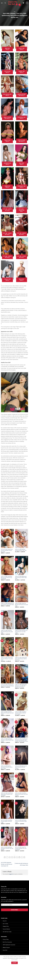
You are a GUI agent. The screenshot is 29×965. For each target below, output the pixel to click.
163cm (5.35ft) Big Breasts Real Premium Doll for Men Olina (21, 577)
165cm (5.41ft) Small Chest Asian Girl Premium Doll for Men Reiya (21, 658)
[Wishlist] (23, 3)
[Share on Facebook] (7, 857)
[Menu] (2, 3)
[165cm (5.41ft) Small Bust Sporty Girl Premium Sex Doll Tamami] (21, 782)
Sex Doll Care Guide (7, 931)
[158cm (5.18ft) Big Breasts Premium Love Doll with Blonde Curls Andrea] (21, 673)
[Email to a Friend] (12, 857)
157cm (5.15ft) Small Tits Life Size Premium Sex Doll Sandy (7, 685)
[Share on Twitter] (9, 857)
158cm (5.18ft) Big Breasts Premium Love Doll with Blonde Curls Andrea (21, 686)
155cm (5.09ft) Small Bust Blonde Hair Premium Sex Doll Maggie (6, 577)
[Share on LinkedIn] (19, 857)
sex (14, 11)
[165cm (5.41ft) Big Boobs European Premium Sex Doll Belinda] (7, 836)
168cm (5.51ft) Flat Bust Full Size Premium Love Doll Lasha (21, 631)
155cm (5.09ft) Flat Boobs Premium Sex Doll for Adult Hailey (21, 821)
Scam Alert (5, 950)
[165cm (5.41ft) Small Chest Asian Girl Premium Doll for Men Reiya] (21, 646)
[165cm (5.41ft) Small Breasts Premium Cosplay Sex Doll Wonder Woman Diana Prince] (21, 728)
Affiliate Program (6, 947)
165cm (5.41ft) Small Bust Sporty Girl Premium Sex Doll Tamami (21, 794)
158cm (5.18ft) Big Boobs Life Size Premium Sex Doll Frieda (7, 604)
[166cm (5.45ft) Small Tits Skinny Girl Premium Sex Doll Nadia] (7, 700)
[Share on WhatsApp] (5, 857)
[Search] (5, 3)
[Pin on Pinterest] (14, 857)
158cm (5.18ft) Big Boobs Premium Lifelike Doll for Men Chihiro (7, 740)
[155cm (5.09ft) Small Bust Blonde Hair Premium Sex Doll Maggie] (7, 565)
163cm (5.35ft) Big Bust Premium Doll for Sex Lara (20, 550)
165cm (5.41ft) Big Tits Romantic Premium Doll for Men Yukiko (6, 767)
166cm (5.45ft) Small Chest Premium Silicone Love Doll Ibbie (7, 658)
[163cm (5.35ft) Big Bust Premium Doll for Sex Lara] (21, 538)
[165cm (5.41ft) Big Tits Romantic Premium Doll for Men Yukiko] (7, 755)
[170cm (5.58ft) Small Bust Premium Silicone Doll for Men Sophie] (21, 700)
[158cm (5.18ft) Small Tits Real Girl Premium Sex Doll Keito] (7, 619)
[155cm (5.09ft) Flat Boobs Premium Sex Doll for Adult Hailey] (21, 809)
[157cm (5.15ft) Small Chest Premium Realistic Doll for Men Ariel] (7, 538)
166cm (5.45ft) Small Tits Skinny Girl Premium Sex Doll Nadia (7, 713)
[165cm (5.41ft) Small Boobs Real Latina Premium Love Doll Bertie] (7, 782)
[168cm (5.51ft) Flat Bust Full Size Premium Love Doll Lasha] (21, 619)
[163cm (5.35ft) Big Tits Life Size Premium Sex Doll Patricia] (21, 755)
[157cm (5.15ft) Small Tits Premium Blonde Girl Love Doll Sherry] (21, 836)
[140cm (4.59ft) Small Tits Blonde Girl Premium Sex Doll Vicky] (21, 592)
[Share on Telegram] (24, 857)
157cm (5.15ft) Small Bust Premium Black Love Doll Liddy (6, 821)
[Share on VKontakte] (17, 857)
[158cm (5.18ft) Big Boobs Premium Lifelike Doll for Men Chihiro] (7, 728)
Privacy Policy (6, 939)
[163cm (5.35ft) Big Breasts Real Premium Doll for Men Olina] (21, 565)
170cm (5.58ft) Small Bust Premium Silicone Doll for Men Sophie (20, 713)
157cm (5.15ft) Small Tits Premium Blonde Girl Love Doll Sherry (20, 848)
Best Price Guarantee (7, 942)
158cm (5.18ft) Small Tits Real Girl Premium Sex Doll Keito (7, 631)
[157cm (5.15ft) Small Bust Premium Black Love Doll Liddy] (7, 809)
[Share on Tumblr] (22, 857)
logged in (11, 874)
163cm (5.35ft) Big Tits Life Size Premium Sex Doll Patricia (21, 767)
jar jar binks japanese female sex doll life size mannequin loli (6, 864)
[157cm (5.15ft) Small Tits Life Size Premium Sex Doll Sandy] (7, 673)
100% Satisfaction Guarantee (9, 944)
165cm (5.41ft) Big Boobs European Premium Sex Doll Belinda (7, 848)
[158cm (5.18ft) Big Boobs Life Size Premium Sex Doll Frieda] (7, 592)
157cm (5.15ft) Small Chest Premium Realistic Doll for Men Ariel (7, 550)
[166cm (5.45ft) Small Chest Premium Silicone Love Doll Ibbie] (7, 646)
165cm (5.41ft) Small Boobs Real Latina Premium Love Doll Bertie (7, 794)
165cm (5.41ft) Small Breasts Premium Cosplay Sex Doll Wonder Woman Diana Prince (21, 740)
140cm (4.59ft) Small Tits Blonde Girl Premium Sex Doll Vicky (21, 604)
